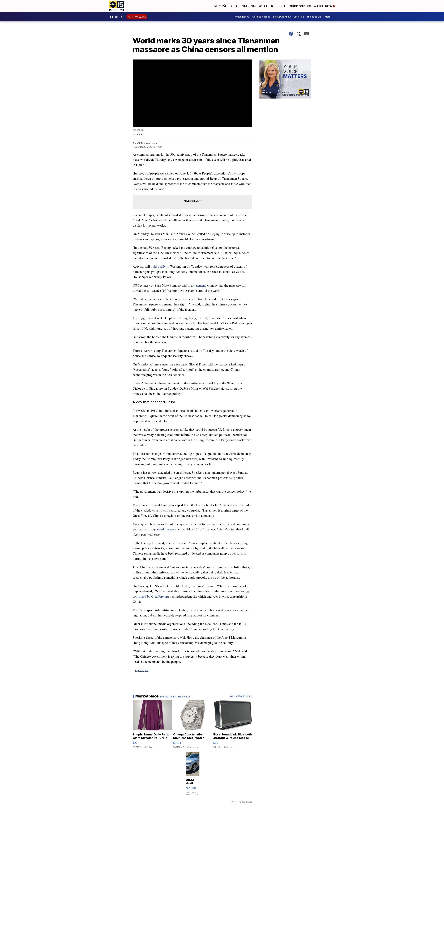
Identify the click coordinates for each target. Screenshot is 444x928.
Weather (266, 6)
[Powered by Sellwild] (247, 802)
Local (234, 6)
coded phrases (165, 529)
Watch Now (323, 6)
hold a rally (158, 266)
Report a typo (141, 670)
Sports (282, 6)
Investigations (241, 17)
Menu (218, 6)
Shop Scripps (300, 6)
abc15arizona (117, 17)
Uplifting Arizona (261, 17)
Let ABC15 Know (282, 17)
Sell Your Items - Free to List (175, 697)
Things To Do (314, 17)
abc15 (112, 17)
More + (328, 17)
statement (199, 285)
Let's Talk (299, 17)
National (249, 6)
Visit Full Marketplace (241, 696)
